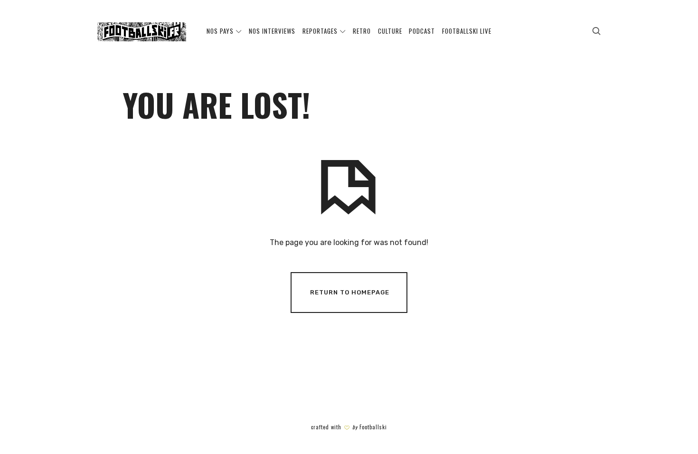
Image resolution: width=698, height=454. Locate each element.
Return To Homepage (349, 292)
